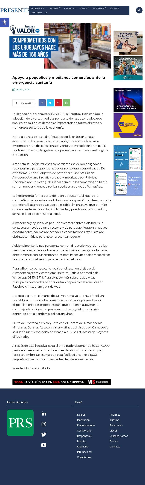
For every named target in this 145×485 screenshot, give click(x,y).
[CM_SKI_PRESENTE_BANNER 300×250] (128, 43)
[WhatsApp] (66, 102)
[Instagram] (43, 424)
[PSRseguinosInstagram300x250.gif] (128, 183)
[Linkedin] (43, 414)
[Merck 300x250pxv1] (128, 125)
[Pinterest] (58, 102)
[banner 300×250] (128, 68)
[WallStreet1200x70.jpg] (61, 382)
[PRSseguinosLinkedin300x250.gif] (128, 157)
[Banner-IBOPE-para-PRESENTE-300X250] (128, 100)
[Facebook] (42, 102)
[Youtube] (43, 445)
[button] (4, 22)
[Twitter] (50, 102)
